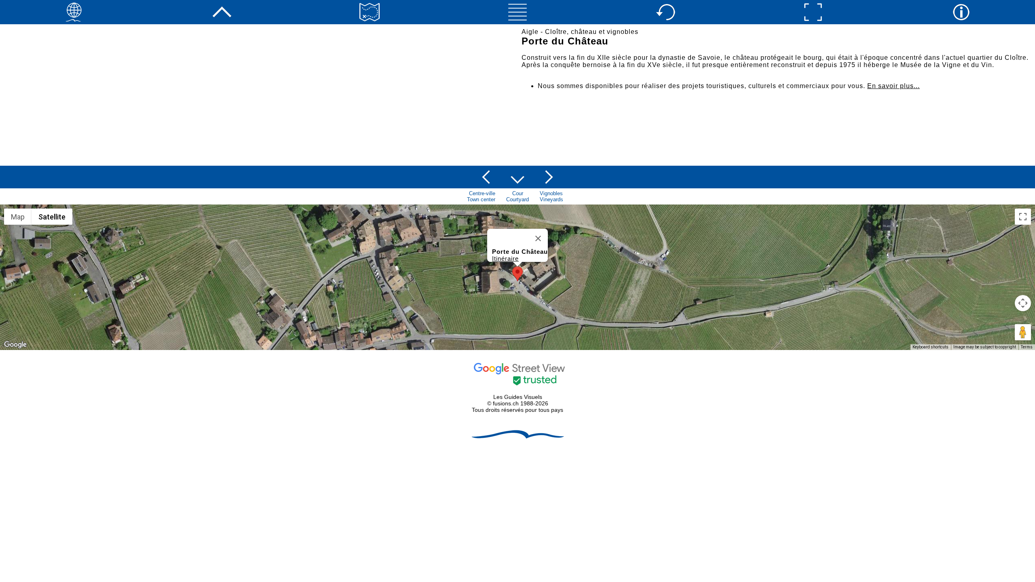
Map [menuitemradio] (18, 217)
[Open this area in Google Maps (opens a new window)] (15, 345)
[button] (517, 273)
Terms (1027, 347)
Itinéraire (505, 258)
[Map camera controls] (1023, 303)
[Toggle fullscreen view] (1023, 217)
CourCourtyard (517, 196)
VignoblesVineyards (551, 196)
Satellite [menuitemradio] (51, 217)
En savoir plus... (893, 85)
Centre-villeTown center (481, 196)
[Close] (538, 238)
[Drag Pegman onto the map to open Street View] (1023, 332)
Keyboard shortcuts (930, 347)
